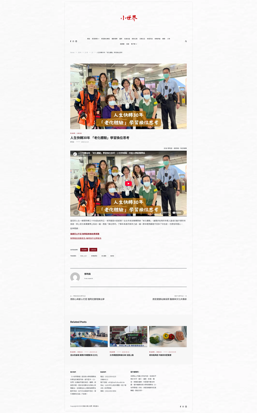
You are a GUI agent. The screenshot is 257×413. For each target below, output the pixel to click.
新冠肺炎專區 (105, 39)
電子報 (133, 44)
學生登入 (96, 406)
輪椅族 (112, 256)
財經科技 (150, 39)
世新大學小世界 (87, 406)
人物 (168, 39)
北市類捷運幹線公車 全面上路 (122, 355)
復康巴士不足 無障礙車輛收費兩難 (84, 233)
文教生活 (142, 39)
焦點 (88, 39)
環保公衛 (134, 39)
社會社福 (127, 39)
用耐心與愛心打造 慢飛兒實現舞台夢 (87, 298)
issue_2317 (83, 256)
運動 (163, 39)
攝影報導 (114, 39)
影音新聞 (95, 39)
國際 (120, 39)
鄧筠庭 (72, 142)
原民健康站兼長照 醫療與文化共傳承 (169, 298)
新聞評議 (157, 39)
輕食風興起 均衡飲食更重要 (160, 355)
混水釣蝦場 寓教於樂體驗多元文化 (84, 355)
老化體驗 (103, 256)
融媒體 (122, 44)
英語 (127, 44)
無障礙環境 (94, 256)
